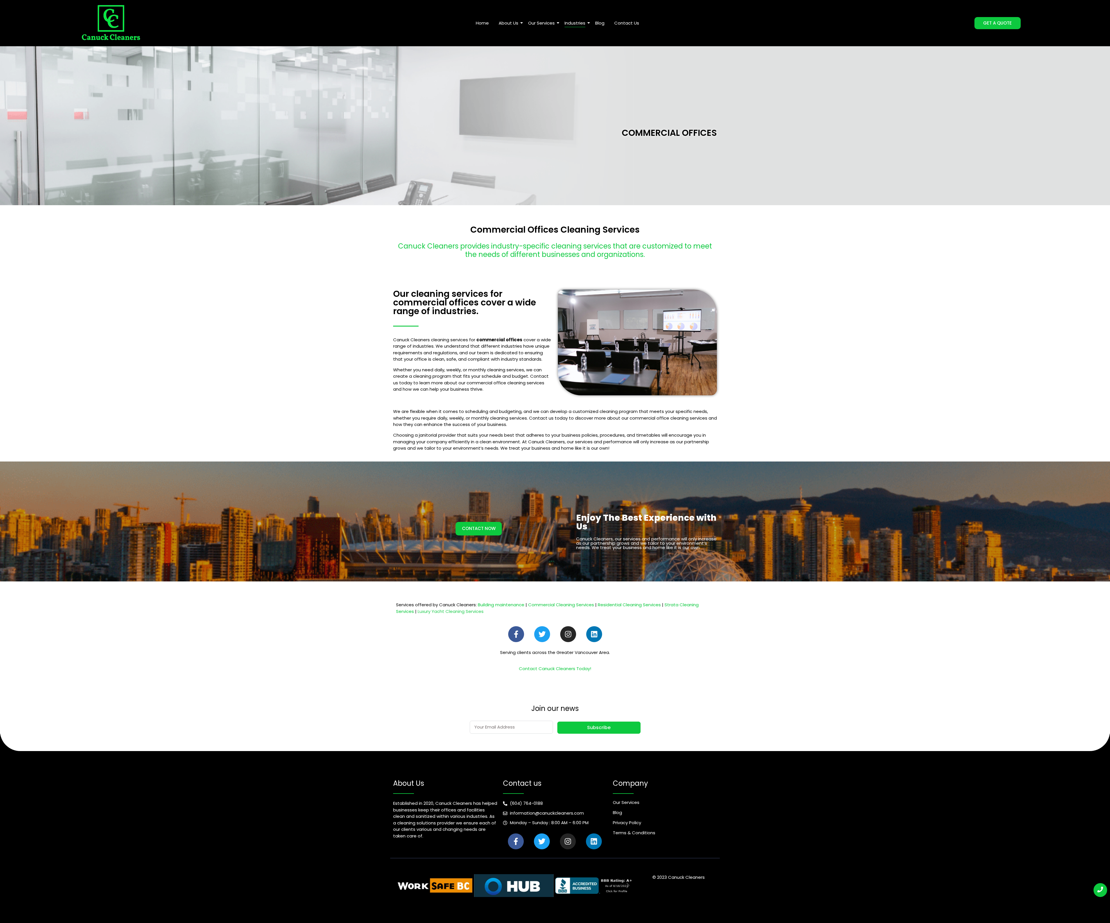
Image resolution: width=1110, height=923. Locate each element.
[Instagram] (568, 634)
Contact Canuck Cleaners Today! (555, 669)
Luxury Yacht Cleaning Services (451, 611)
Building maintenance (501, 605)
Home (482, 23)
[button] (399, 885)
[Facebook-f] (516, 634)
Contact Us (626, 23)
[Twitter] (542, 634)
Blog (599, 23)
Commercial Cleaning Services (561, 605)
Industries (575, 23)
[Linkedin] (594, 634)
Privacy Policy (627, 823)
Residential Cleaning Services (629, 605)
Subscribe (598, 727)
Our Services (541, 23)
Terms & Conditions (634, 833)
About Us (508, 23)
